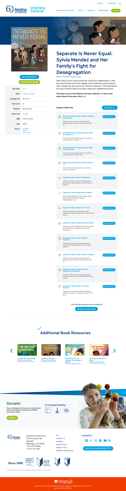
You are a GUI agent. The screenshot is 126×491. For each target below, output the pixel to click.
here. (84, 96)
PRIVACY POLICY (61, 445)
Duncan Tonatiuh (76, 76)
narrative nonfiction (29, 94)
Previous (11, 350)
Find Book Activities (65, 10)
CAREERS (59, 441)
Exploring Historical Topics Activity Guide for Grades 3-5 (78, 134)
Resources (103, 10)
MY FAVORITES (28, 77)
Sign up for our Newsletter (98, 448)
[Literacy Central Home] (38, 6)
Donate (12, 418)
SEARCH (120, 3)
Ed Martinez (52, 361)
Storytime (26, 360)
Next (115, 350)
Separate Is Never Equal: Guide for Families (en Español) (78, 117)
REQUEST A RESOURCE (86, 309)
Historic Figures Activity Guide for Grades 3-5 (78, 163)
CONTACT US (61, 438)
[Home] (18, 6)
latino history (26, 132)
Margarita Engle (76, 364)
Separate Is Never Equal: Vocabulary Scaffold (76, 287)
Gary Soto (50, 360)
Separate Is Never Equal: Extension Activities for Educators (75, 270)
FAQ (57, 435)
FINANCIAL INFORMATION (64, 451)
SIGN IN (100, 3)
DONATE (116, 11)
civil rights (26, 128)
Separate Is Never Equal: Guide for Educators (75, 239)
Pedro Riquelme (29, 361)
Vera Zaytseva (101, 363)
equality (25, 130)
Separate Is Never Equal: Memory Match (77, 192)
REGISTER (112, 3)
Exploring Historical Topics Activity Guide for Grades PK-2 (78, 149)
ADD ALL (109, 107)
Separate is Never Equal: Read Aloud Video (78, 223)
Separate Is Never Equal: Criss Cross (76, 208)
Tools (80, 10)
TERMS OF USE (62, 447)
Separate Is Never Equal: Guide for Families (78, 254)
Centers (90, 10)
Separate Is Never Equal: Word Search (76, 177)
